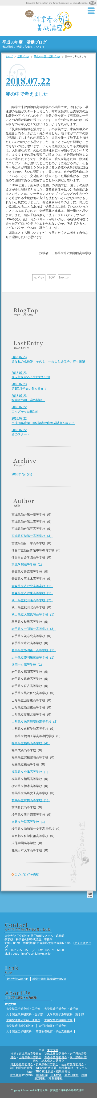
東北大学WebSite (17, 978)
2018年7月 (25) (22, 474)
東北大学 (52, 1050)
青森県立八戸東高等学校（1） (32, 593)
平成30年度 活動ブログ (47, 56)
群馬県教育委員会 (47, 1064)
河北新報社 (66, 1067)
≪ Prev (39, 277)
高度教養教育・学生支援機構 (54, 1031)
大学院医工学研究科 (19, 1031)
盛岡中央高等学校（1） (28, 664)
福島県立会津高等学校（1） (31, 772)
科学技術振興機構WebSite (49, 978)
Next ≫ (64, 277)
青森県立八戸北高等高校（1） (32, 586)
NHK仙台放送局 (46, 1067)
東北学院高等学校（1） (28, 564)
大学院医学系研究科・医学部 (24, 1014)
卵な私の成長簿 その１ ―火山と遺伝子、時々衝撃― (48, 361)
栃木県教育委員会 (52, 1060)
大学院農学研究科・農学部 (61, 1008)
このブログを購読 (27, 874)
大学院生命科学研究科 (58, 1020)
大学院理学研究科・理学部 (23, 1020)
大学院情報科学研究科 (53, 1025)
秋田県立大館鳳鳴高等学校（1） (34, 614)
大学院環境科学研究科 (20, 1025)
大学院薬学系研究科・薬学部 (65, 1014)
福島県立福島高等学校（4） (31, 743)
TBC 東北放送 (44, 1071)
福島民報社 (63, 1071)
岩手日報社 (72, 1074)
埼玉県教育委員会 (21, 1064)
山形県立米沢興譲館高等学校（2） (35, 721)
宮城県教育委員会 (30, 1053)
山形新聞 (42, 1074)
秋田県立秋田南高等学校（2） (32, 600)
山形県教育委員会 (30, 1057)
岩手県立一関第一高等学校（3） (34, 629)
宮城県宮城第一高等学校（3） (32, 536)
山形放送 (56, 1074)
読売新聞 (15, 1074)
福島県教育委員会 (55, 1053)
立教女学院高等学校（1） (29, 822)
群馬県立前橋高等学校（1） (31, 800)
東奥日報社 (55, 1078)
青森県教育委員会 (55, 1057)
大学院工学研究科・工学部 (23, 1008)
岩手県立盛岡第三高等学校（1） (34, 657)
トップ (9, 56)
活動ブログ (23, 56)
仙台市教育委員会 (72, 1064)
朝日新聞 (15, 1067)
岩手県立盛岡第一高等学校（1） (34, 650)
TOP (51, 277)
